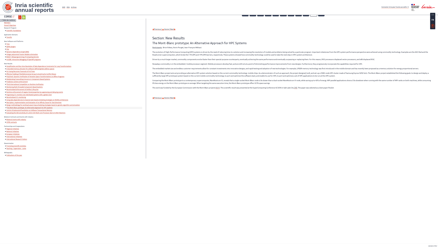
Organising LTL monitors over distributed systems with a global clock (29, 95)
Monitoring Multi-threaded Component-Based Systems (24, 87)
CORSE (8, 17)
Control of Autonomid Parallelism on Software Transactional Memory (29, 110)
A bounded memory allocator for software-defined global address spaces (30, 69)
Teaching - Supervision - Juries (16, 148)
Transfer (9, 37)
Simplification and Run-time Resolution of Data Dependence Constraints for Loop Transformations (38, 66)
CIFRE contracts (11, 122)
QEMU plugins (11, 46)
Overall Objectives (10, 25)
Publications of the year (14, 155)
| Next (171, 29)
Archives (74, 7)
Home (166, 29)
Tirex (8, 44)
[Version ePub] (24, 17)
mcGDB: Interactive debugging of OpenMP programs (23, 59)
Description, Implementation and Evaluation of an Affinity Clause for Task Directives (33, 102)
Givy (7, 49)
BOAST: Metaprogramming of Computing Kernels (22, 57)
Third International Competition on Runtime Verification (25, 84)
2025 (63, 7)
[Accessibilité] (432, 26)
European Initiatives (13, 134)
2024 (68, 7)
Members (7, 23)
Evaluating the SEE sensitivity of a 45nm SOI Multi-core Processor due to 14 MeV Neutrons (35, 113)
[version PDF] (20, 17)
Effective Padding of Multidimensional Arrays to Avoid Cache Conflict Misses (31, 74)
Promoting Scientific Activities (16, 146)
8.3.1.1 (218, 88)
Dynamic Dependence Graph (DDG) (17, 52)
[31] (295, 88)
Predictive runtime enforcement (17, 82)
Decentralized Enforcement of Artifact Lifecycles (22, 89)
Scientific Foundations (13, 30)
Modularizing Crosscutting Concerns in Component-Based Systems (28, 79)
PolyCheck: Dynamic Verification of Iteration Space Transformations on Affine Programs (35, 76)
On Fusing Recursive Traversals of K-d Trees (20, 71)
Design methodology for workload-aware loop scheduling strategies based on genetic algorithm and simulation (43, 105)
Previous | (158, 29)
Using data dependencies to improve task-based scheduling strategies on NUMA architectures (37, 100)
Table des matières (9, 20)
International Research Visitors (16, 139)
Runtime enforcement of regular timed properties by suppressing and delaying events (34, 92)
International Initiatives (14, 136)
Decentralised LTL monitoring (16, 97)
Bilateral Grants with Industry (16, 119)
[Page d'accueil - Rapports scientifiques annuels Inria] (30, 7)
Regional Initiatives (12, 129)
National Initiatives (12, 131)
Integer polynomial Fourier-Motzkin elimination (22, 54)
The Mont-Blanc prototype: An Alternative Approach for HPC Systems (29, 108)
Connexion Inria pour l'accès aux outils (394, 7)
